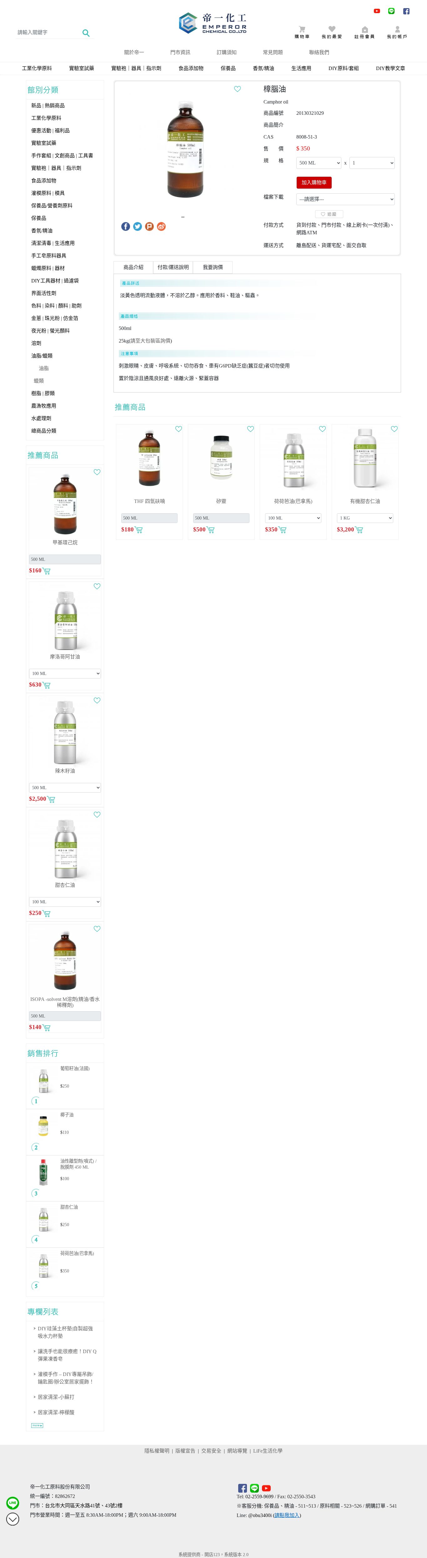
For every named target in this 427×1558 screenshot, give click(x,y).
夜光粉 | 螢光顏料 (50, 330)
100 (66, 1178)
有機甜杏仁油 (365, 501)
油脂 (44, 368)
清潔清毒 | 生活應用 (53, 243)
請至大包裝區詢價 (150, 340)
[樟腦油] (185, 148)
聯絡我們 (319, 52)
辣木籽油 (65, 771)
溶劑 (36, 343)
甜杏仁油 (65, 885)
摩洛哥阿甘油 (65, 656)
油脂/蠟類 (42, 355)
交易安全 (211, 1451)
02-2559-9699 (259, 1496)
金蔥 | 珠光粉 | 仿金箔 (54, 318)
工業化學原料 (37, 68)
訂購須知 (227, 52)
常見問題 (273, 52)
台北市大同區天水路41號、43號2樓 (84, 1505)
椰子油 (66, 1114)
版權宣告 (185, 1451)
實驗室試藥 (81, 68)
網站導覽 (237, 1451)
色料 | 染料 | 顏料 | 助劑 (56, 305)
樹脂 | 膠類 (43, 393)
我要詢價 (213, 267)
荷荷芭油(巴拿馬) (77, 1253)
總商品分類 (43, 431)
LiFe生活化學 (268, 1451)
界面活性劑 (43, 293)
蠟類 (39, 380)
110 (66, 1132)
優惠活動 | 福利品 (50, 130)
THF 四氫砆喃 (149, 501)
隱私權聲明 (156, 1451)
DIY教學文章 (390, 68)
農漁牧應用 (43, 406)
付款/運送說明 (173, 267)
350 (66, 1270)
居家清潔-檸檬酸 (56, 1412)
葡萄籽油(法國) (75, 1068)
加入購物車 (314, 182)
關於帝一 (134, 52)
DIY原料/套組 (344, 68)
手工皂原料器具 (48, 255)
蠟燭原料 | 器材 (48, 268)
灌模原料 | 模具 (48, 193)
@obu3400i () (274, 1515)
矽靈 (221, 501)
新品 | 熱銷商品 (48, 105)
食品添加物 (190, 68)
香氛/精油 (263, 68)
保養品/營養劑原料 (52, 205)
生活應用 (301, 68)
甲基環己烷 (65, 542)
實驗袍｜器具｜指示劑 (136, 68)
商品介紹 (133, 267)
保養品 (228, 68)
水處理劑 (41, 418)
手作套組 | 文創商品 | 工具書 (62, 155)
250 (66, 1086)
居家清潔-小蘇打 (56, 1397)
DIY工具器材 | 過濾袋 (55, 280)
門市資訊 (180, 52)
